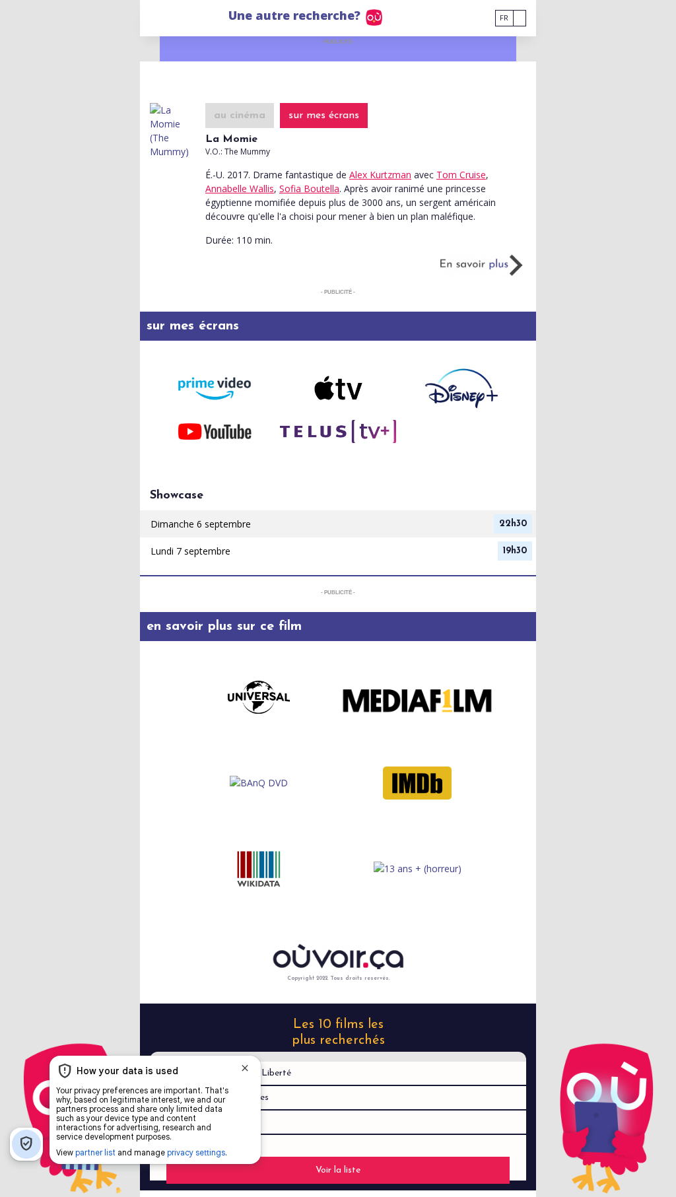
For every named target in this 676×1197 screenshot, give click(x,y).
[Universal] (259, 697)
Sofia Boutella (309, 188)
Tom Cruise (461, 174)
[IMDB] (417, 783)
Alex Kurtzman (380, 174)
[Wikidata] (259, 869)
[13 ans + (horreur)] (417, 869)
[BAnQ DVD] (259, 783)
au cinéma (239, 115)
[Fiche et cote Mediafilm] (417, 697)
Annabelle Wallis (239, 188)
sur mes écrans (323, 115)
